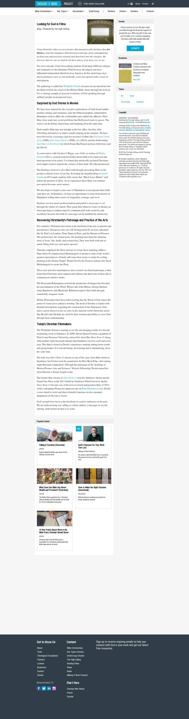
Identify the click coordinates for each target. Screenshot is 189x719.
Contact (40, 671)
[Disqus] (74, 592)
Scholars (134, 11)
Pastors (122, 11)
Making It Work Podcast (77, 675)
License (40, 663)
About (137, 4)
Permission (146, 122)
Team (39, 652)
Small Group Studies (75, 655)
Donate (145, 4)
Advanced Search (44, 682)
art (122, 96)
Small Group (94, 11)
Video (69, 667)
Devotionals (78, 11)
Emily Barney (129, 122)
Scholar (70, 696)
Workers (111, 11)
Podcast (150, 11)
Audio (69, 671)
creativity (140, 102)
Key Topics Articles (75, 652)
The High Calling (74, 659)
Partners (41, 659)
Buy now (136, 79)
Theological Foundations (47, 655)
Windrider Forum (71, 86)
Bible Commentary (43, 11)
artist (132, 96)
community (125, 102)
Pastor (70, 692)
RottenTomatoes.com (92, 388)
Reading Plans (73, 663)
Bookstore (41, 667)
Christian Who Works (76, 689)
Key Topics (62, 11)
